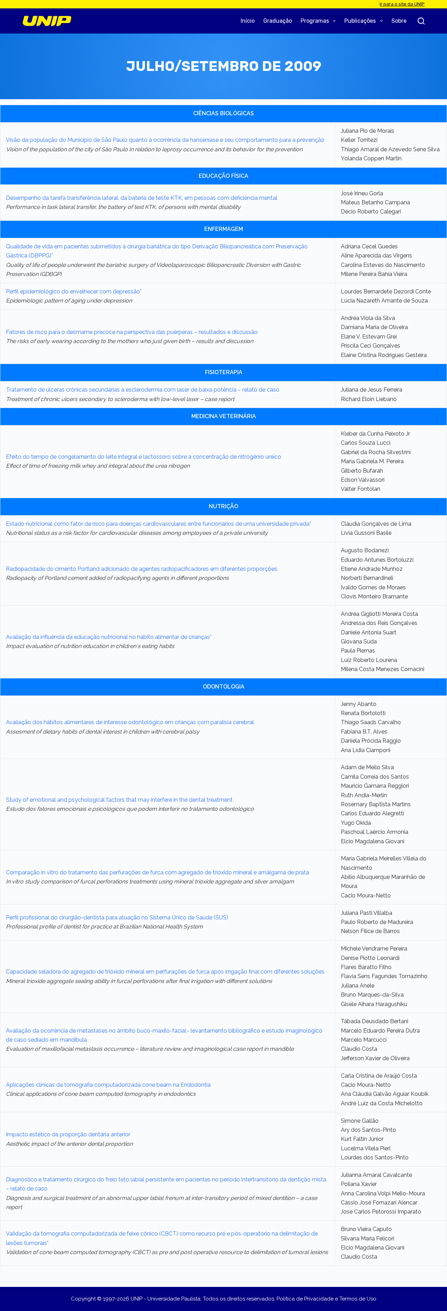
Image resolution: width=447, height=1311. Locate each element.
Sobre (398, 20)
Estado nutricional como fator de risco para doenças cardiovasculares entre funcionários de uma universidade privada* (158, 523)
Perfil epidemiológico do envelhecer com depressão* (74, 291)
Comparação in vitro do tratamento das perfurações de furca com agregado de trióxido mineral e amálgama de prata (157, 872)
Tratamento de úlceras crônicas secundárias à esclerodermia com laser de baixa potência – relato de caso (142, 389)
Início (248, 20)
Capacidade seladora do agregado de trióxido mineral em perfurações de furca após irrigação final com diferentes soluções (165, 971)
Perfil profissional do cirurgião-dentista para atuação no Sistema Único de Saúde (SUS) (117, 917)
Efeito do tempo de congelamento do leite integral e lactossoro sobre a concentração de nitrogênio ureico (143, 456)
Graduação (277, 20)
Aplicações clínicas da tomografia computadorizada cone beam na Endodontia (108, 1084)
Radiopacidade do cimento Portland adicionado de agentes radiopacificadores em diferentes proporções (141, 569)
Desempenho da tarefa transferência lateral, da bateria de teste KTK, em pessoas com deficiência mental (141, 198)
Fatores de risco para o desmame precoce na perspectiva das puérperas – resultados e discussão (132, 332)
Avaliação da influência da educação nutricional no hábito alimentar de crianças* (109, 637)
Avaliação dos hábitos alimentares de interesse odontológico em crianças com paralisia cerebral (130, 722)
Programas (315, 20)
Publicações (360, 20)
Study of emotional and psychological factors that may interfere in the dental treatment (119, 799)
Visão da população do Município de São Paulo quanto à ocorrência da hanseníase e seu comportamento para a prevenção (165, 140)
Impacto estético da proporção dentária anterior (68, 1134)
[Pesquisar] (421, 20)
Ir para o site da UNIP (402, 4)
